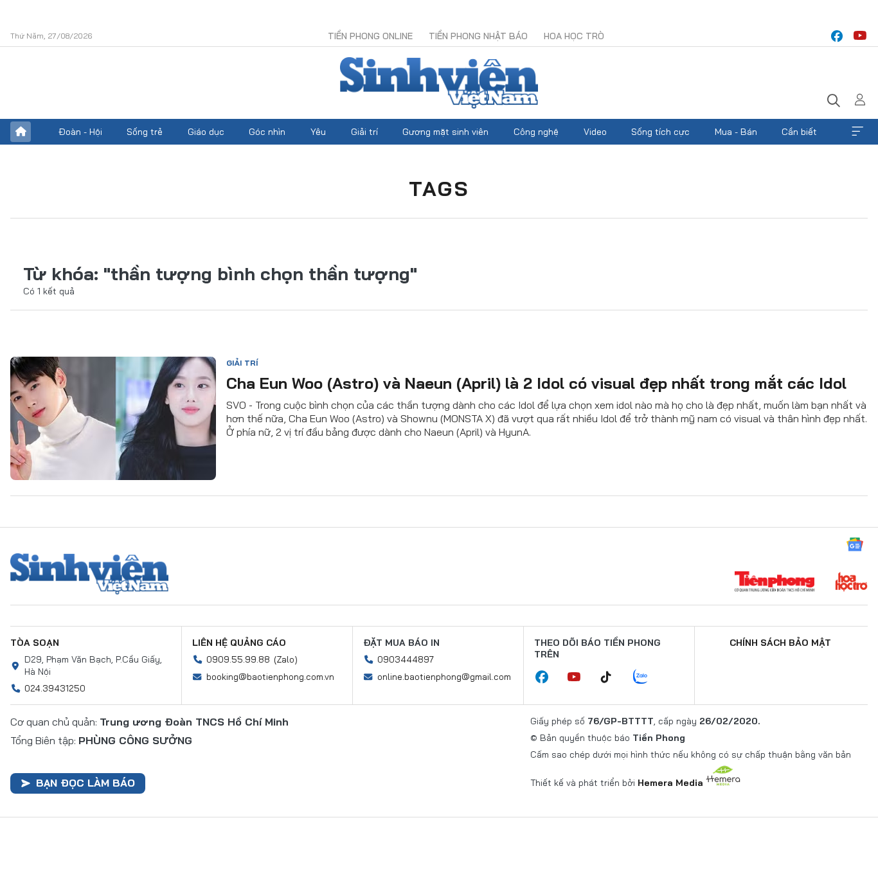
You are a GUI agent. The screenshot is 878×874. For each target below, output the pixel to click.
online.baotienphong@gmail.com (444, 676)
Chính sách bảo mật (780, 642)
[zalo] (647, 677)
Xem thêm (857, 131)
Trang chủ (20, 131)
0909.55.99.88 (238, 659)
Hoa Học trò (574, 36)
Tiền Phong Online (370, 36)
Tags (439, 188)
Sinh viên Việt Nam (89, 573)
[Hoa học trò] (851, 582)
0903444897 (405, 659)
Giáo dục (206, 132)
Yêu (318, 132)
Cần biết (799, 132)
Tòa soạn (34, 642)
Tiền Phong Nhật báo (478, 36)
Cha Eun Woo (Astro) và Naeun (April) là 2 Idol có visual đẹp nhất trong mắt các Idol (536, 383)
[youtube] (860, 36)
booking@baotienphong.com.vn (270, 676)
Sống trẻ (145, 132)
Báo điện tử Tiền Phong (439, 83)
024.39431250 (54, 688)
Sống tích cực (660, 132)
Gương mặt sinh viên (445, 132)
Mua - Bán (736, 132)
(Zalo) (286, 659)
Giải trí (364, 132)
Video (595, 132)
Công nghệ (536, 132)
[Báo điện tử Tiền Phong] (774, 582)
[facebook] (837, 36)
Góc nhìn (267, 132)
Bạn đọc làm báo (85, 782)
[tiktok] (612, 677)
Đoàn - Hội (80, 132)
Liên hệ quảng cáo (239, 642)
